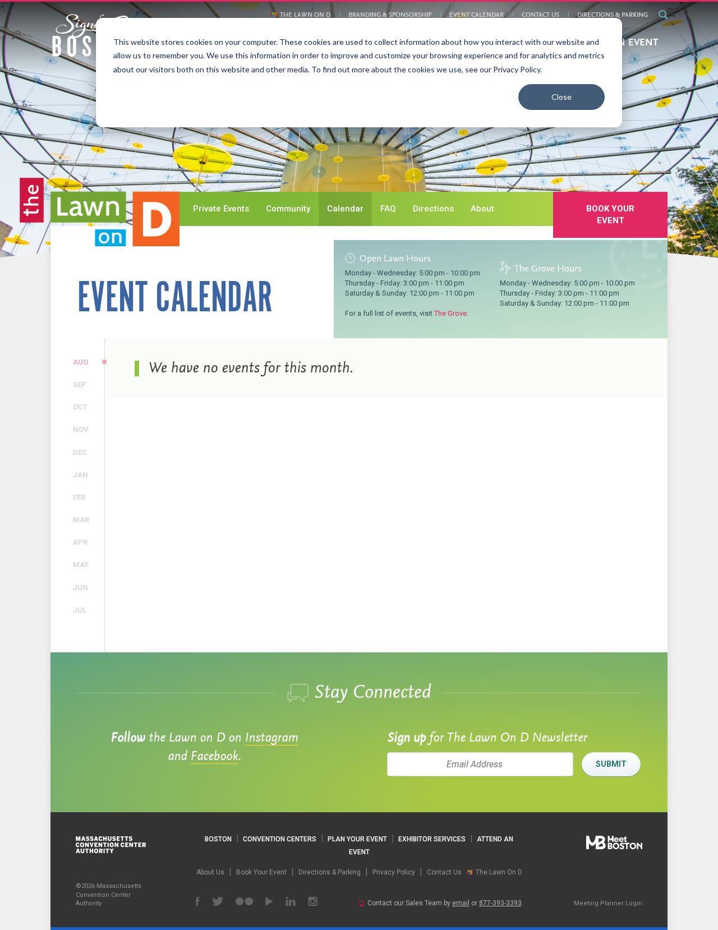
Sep (81, 384)
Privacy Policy (393, 872)
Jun (81, 587)
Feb (81, 496)
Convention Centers (279, 839)
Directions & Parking (612, 15)
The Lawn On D (305, 15)
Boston (218, 839)
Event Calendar (476, 15)
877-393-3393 (500, 903)
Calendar (345, 209)
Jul (81, 609)
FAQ (388, 209)
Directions (433, 209)
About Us (210, 872)
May (81, 564)
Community (288, 209)
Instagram (271, 738)
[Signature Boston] (94, 35)
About (482, 209)
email (461, 903)
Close (561, 97)
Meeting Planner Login (608, 903)
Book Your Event (610, 214)
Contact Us (540, 15)
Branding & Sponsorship (389, 15)
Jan (81, 474)
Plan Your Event (357, 839)
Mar (81, 519)
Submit (611, 763)
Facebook (214, 756)
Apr (81, 541)
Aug (81, 361)
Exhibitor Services (432, 839)
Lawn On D (100, 212)
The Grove (450, 313)
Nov (81, 429)
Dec (81, 452)
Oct (81, 406)
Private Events (221, 209)
